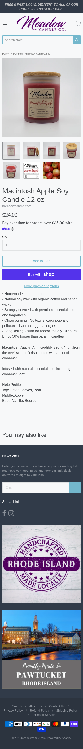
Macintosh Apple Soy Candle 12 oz (31, 53)
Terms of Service (43, 714)
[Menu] (9, 23)
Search (17, 706)
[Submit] (77, 39)
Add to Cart (41, 261)
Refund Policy (39, 710)
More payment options (41, 286)
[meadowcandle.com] (41, 23)
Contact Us (57, 706)
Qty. (5, 237)
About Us (35, 706)
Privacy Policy (13, 710)
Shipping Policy (66, 710)
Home (5, 53)
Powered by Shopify (59, 738)
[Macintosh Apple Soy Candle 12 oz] (11, 151)
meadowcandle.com (16, 206)
